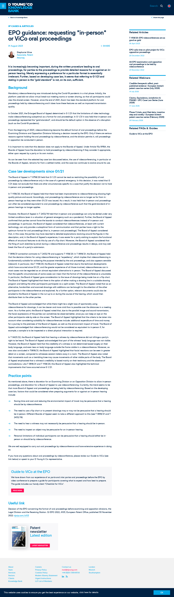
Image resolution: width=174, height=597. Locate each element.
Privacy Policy (41, 570)
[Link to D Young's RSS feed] (67, 576)
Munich (92, 570)
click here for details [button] (88, 592)
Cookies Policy (41, 572)
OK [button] (161, 592)
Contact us (66, 567)
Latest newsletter (40, 545)
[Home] (22, 4)
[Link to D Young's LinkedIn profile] (63, 576)
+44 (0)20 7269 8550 (71, 572)
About (10, 567)
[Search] (161, 6)
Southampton (94, 572)
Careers (38, 567)
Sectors (11, 575)
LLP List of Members (43, 581)
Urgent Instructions (43, 578)
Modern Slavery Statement (46, 575)
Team (10, 570)
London (92, 567)
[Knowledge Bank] (22, 9)
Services (11, 572)
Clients (11, 578)
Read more (17, 490)
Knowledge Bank (15, 581)
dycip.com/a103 (21, 515)
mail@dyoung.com (69, 570)
